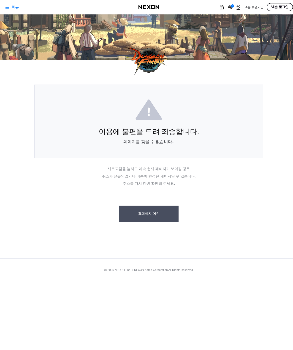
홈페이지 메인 (149, 213)
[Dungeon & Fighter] (148, 61)
